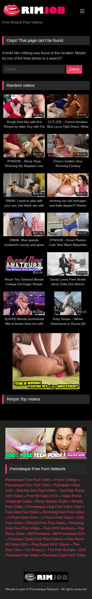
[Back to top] (78, 585)
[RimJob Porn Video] (37, 10)
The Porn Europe (61, 550)
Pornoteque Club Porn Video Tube (54, 507)
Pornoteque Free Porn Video (28, 480)
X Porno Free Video (57, 517)
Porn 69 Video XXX (42, 496)
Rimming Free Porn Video (63, 512)
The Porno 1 (34, 550)
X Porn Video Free (23, 517)
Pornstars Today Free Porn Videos (35, 539)
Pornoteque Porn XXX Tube (27, 485)
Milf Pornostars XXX (69, 534)
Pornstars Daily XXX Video (64, 555)
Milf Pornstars (38, 534)
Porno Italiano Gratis (52, 501)
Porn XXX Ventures (59, 528)
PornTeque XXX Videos (50, 544)
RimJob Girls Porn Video (36, 490)
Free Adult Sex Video (22, 512)
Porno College (66, 480)
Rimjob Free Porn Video (46, 523)
